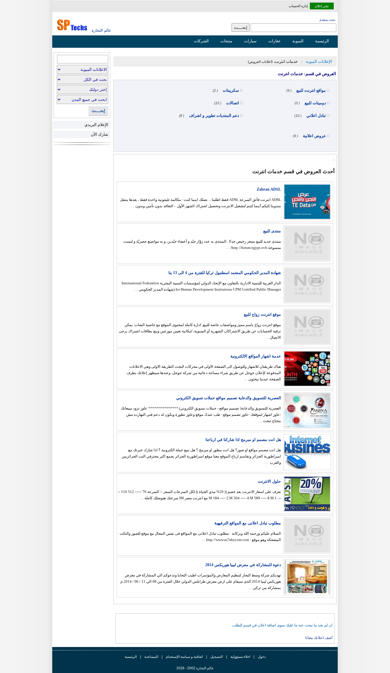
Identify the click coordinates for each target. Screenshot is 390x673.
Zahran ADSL (269, 189)
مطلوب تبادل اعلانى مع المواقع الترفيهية (247, 523)
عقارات (274, 41)
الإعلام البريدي (96, 124)
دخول (262, 657)
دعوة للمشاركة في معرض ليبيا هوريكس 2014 (243, 565)
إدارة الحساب (298, 6)
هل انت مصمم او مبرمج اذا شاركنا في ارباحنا (243, 440)
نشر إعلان (322, 6)
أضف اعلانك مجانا (319, 638)
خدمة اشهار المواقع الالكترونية (255, 356)
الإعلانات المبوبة (319, 61)
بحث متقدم (327, 20)
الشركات (201, 41)
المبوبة (297, 41)
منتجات (226, 41)
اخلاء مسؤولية (240, 657)
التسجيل (216, 657)
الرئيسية (322, 41)
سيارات (250, 41)
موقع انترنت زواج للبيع (262, 314)
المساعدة (151, 657)
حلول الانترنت (269, 481)
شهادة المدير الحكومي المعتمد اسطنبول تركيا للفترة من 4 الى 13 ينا (224, 273)
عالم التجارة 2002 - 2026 (195, 668)
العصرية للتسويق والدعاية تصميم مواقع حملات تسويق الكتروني (228, 398)
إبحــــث (98, 111)
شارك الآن (99, 134)
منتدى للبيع (272, 231)
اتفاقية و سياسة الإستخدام (184, 657)
